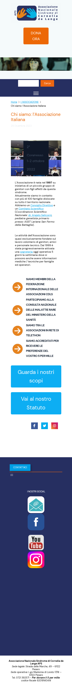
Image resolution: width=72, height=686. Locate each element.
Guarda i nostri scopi (36, 376)
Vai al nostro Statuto (36, 403)
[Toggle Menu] (36, 93)
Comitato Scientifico (31, 208)
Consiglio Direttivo (41, 205)
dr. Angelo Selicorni (40, 215)
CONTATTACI (20, 467)
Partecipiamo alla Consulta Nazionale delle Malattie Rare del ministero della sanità (41, 310)
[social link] (34, 425)
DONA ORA (36, 36)
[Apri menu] (12, 475)
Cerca (47, 83)
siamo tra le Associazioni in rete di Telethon (42, 330)
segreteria (26, 252)
